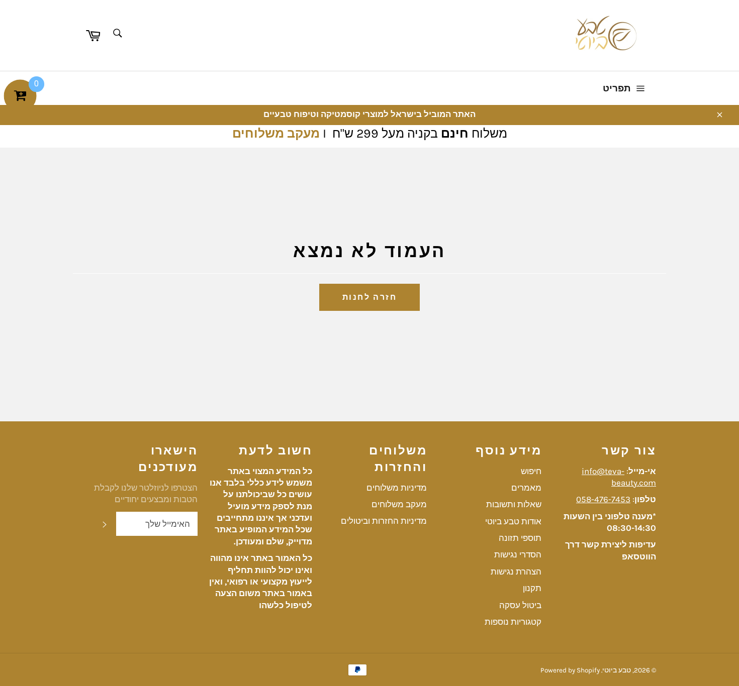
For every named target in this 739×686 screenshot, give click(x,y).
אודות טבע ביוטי (513, 521)
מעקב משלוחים (276, 133)
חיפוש (531, 471)
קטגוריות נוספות (513, 622)
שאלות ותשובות (513, 504)
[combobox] (117, 34)
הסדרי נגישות (517, 554)
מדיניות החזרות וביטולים (384, 521)
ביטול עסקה (520, 605)
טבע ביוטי (616, 670)
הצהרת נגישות (516, 571)
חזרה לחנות (369, 297)
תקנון (532, 588)
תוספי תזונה (520, 538)
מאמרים (526, 488)
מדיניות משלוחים (396, 488)
